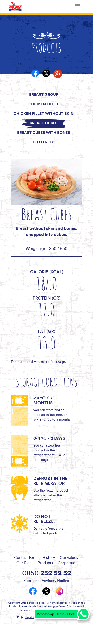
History (48, 557)
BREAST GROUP (43, 94)
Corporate (66, 562)
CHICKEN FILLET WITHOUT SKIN (43, 113)
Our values (69, 557)
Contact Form (26, 557)
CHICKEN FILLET (43, 103)
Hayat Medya (33, 617)
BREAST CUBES (43, 122)
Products (45, 562)
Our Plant (24, 562)
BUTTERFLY (43, 142)
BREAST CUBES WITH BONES (43, 132)
